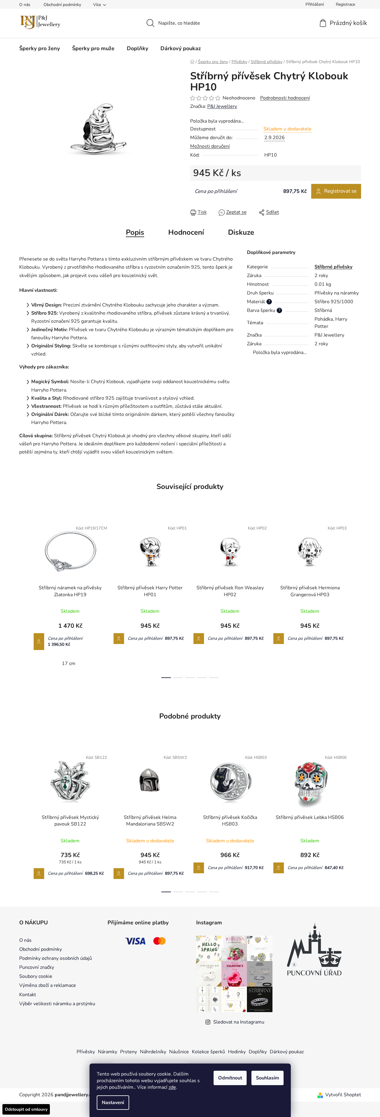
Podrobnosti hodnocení (285, 98)
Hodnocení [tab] (186, 232)
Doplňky (258, 1051)
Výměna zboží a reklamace (47, 985)
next (356, 598)
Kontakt (27, 994)
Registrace (345, 4)
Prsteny (128, 1051)
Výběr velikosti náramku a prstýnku (57, 1003)
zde (172, 1087)
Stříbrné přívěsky (333, 267)
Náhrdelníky (153, 1051)
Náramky (107, 1051)
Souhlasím (267, 1078)
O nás (24, 5)
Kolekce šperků (208, 1051)
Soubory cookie (35, 976)
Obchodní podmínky (62, 5)
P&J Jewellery (222, 106)
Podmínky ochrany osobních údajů (55, 958)
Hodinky (237, 1051)
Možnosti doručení (210, 146)
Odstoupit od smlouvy (26, 1109)
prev (24, 598)
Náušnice (179, 1051)
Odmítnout (230, 1078)
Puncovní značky (36, 967)
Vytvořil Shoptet (343, 1094)
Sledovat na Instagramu (238, 1022)
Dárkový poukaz (287, 1051)
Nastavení (113, 1102)
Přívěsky (86, 1051)
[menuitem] (39, 48)
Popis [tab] (135, 232)
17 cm (68, 663)
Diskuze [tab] (241, 232)
